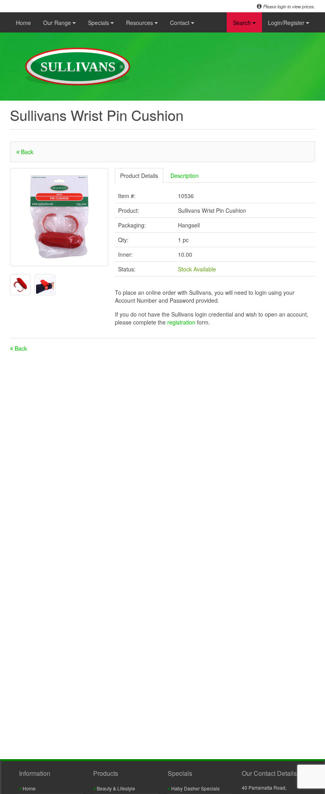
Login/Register (287, 23)
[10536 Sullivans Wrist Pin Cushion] (59, 217)
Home (23, 23)
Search (242, 23)
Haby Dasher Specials (195, 788)
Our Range (58, 23)
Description (184, 175)
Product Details (139, 175)
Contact (180, 23)
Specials (99, 23)
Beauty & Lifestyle (115, 788)
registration (182, 322)
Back (26, 152)
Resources (140, 23)
